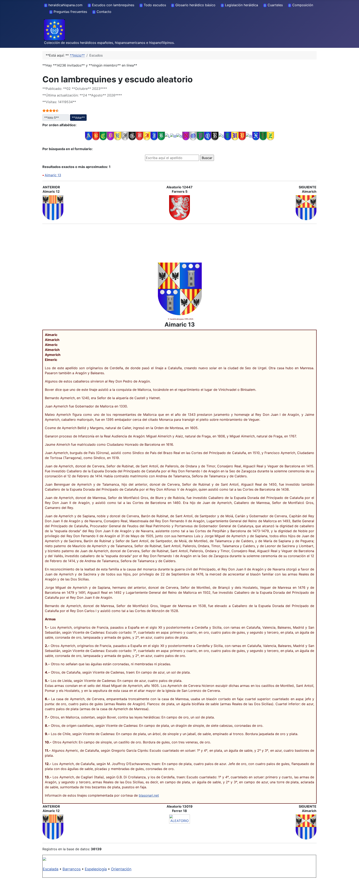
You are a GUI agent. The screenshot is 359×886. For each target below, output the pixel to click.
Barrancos (72, 869)
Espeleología (96, 869)
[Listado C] (103, 136)
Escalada (50, 869)
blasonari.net (149, 795)
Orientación (121, 869)
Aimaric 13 (53, 175)
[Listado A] (88, 136)
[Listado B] (96, 136)
